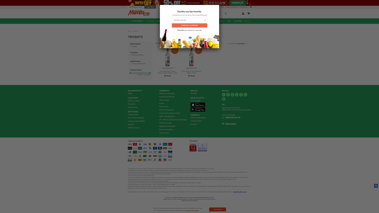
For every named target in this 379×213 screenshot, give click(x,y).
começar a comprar (189, 25)
